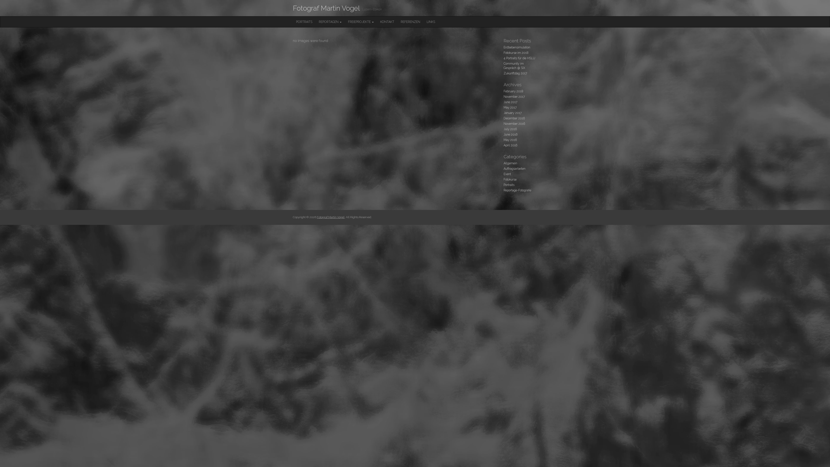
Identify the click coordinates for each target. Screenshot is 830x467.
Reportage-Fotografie (517, 190)
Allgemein (510, 163)
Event (507, 174)
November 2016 (514, 123)
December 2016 (514, 118)
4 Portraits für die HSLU (519, 58)
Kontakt (387, 22)
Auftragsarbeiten (514, 168)
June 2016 (511, 134)
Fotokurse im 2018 (516, 52)
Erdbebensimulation (517, 47)
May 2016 (510, 140)
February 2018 (513, 91)
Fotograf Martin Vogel (326, 8)
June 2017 (510, 102)
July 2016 (510, 129)
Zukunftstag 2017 (515, 73)
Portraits (304, 22)
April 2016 (510, 145)
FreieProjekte (360, 22)
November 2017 (514, 96)
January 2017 (513, 113)
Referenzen (410, 22)
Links (431, 22)
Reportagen (329, 22)
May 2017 (510, 107)
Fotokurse (510, 179)
